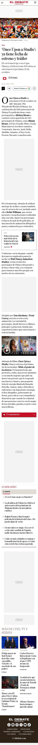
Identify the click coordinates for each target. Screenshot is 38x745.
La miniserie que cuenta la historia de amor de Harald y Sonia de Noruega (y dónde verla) (28, 683)
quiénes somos (12, 729)
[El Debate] (19, 2)
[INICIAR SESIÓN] (35, 2)
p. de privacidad (28, 732)
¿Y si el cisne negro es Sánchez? (19, 497)
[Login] (35, 2)
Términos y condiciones (11, 732)
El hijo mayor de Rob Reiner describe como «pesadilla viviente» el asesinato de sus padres (9, 661)
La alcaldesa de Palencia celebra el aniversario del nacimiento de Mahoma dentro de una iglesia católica (20, 507)
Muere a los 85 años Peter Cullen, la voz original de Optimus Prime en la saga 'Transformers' (10, 700)
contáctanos (25, 729)
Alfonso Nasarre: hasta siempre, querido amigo (27, 704)
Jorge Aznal (7, 247)
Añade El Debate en (20, 88)
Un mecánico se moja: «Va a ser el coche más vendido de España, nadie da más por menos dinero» (19, 530)
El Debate (13, 78)
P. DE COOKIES (11, 734)
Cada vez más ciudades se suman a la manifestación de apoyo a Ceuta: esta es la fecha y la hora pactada (20, 541)
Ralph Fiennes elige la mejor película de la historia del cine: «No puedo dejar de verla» (20, 519)
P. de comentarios (25, 734)
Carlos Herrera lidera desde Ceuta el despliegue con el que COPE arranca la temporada (28, 659)
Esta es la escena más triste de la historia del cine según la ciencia (11, 240)
